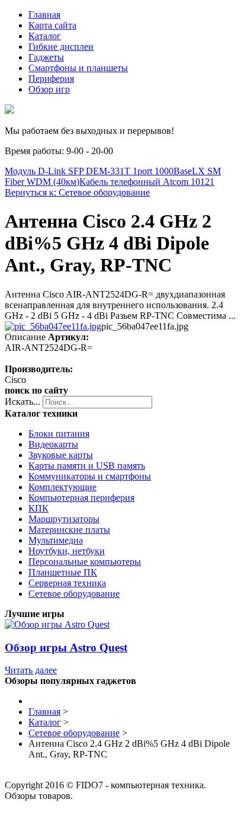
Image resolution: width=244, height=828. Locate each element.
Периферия (51, 78)
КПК (38, 508)
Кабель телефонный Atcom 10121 (146, 182)
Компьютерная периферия (81, 498)
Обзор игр (49, 89)
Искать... (22, 402)
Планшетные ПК (62, 572)
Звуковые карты (60, 455)
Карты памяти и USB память (86, 466)
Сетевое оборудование (74, 594)
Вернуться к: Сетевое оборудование (77, 192)
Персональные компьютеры (84, 562)
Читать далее (31, 670)
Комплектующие (62, 487)
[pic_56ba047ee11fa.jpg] (53, 326)
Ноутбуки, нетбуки (66, 551)
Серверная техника (67, 583)
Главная (44, 14)
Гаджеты (46, 57)
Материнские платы (69, 530)
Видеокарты (53, 444)
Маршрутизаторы (63, 519)
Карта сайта (52, 25)
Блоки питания (58, 434)
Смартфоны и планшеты (78, 68)
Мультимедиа (55, 540)
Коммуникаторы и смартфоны (89, 476)
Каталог (44, 36)
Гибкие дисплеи (61, 46)
